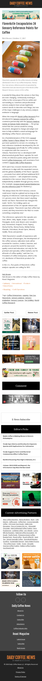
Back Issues (21, 648)
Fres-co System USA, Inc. (19, 526)
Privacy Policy (20, 672)
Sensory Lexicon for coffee (23, 119)
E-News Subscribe (21, 419)
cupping (25, 295)
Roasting (7, 289)
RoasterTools (7, 537)
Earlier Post (9, 312)
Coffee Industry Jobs (20, 628)
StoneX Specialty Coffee (14, 539)
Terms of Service (20, 677)
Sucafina (6, 541)
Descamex (6, 526)
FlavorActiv (12, 148)
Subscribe (20, 620)
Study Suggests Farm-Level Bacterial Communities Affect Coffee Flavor (16, 453)
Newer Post (33, 312)
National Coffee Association (24, 533)
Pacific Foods (12, 535)
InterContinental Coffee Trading (21, 528)
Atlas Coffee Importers (10, 520)
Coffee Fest (22, 522)
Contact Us (20, 615)
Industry (7, 283)
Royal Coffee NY (28, 537)
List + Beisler (28, 531)
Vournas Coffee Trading (11, 546)
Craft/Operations (19, 289)
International (17, 283)
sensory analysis (18, 298)
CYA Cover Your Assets (16, 524)
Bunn (32, 520)
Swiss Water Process (32, 541)
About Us (20, 611)
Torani (24, 544)
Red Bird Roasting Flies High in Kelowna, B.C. (19, 460)
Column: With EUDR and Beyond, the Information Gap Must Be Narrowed (16, 466)
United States (8, 286)
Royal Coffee (17, 537)
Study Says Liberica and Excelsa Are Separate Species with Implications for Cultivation (20, 445)
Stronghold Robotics (31, 539)
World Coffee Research (27, 116)
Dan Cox (32, 295)
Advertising (20, 624)
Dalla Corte (28, 524)
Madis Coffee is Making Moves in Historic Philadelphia (18, 437)
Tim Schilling (29, 300)
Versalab (30, 544)
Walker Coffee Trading (27, 546)
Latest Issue (21, 639)
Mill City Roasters (8, 533)
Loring (36, 531)
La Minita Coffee (17, 531)
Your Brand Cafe (8, 548)
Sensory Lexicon (17, 300)
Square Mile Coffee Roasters (21, 162)
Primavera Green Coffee (26, 535)
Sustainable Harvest (17, 541)
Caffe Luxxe (13, 522)
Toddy (19, 544)
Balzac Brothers (24, 520)
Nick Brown (6, 38)
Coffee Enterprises (15, 160)
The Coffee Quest (10, 544)
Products (27, 283)
